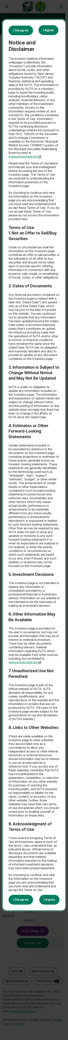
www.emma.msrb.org (22, 156)
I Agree (48, 30)
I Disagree (21, 30)
